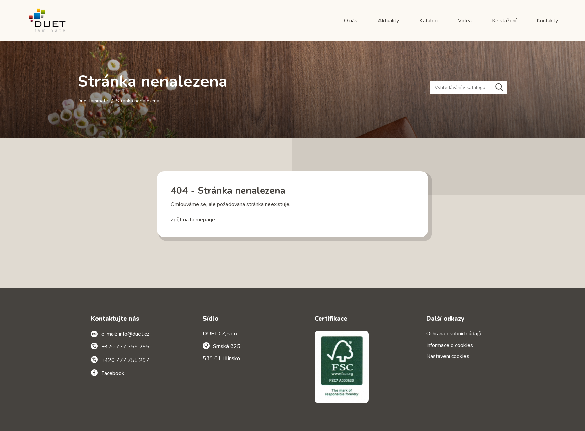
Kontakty (547, 21)
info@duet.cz (134, 334)
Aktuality (388, 21)
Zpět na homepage (193, 219)
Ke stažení (504, 21)
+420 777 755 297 (125, 360)
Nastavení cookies (447, 356)
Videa (465, 21)
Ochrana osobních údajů (453, 334)
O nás (351, 21)
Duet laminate (93, 101)
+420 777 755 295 (125, 347)
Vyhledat (499, 87)
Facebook (112, 373)
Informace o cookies (449, 345)
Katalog (428, 21)
